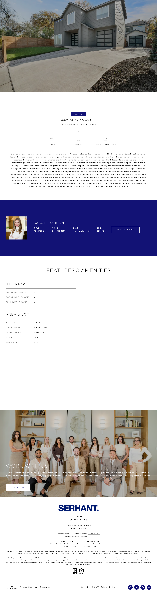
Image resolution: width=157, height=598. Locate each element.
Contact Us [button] (17, 487)
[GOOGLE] (142, 587)
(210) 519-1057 (59, 231)
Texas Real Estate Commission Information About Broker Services (78, 544)
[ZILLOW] (149, 587)
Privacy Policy (108, 587)
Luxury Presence (41, 587)
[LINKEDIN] (136, 587)
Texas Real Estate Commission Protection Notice (78, 541)
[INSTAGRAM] (130, 587)
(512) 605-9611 (79, 516)
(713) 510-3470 (94, 534)
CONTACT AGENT (125, 230)
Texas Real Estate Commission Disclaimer (79, 546)
